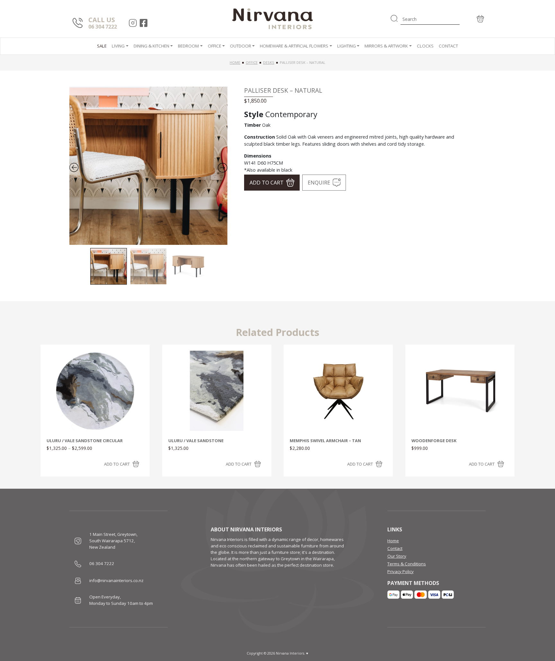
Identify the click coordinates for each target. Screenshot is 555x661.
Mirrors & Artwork (386, 46)
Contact (448, 46)
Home (235, 62)
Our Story (396, 556)
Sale (102, 46)
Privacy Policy (400, 571)
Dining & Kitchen (151, 46)
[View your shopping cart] (473, 18)
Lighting (346, 46)
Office (214, 46)
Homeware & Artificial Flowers (294, 46)
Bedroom (188, 46)
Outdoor (240, 46)
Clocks (425, 46)
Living (118, 46)
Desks (268, 62)
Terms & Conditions (406, 564)
